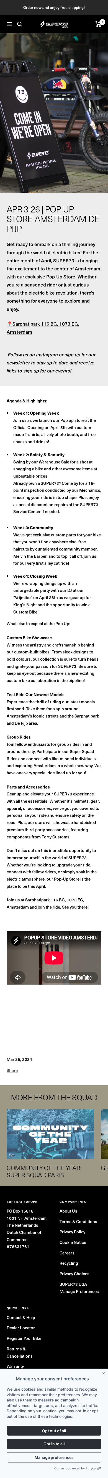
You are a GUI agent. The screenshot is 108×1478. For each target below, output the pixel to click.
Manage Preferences (79, 1291)
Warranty (15, 1366)
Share (12, 1070)
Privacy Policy (72, 1232)
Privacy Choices (74, 1274)
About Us (68, 1211)
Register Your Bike (24, 1338)
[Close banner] (104, 1372)
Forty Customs (56, 837)
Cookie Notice (73, 1242)
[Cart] (98, 24)
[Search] (19, 24)
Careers (67, 1253)
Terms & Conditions (78, 1221)
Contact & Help (21, 1317)
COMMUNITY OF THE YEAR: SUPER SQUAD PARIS (44, 1171)
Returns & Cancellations (20, 1352)
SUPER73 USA (73, 1284)
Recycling (69, 1263)
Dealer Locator (21, 1328)
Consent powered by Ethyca (75, 1468)
